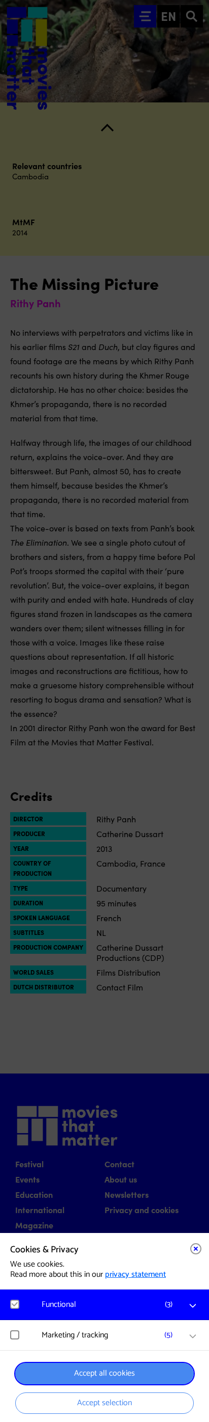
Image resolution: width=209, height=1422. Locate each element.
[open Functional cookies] (193, 1306)
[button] (109, 1304)
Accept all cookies (104, 1373)
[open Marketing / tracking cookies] (193, 1336)
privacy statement (135, 1274)
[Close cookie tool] (195, 1248)
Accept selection (104, 1403)
